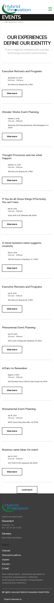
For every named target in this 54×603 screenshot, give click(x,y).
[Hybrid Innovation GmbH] (27, 509)
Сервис (5, 559)
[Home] (16, 9)
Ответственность (13, 599)
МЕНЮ (5, 544)
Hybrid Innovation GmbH (12, 517)
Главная (6, 550)
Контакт (6, 564)
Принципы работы (11, 555)
